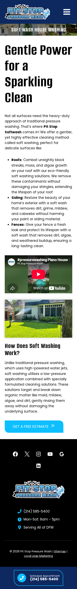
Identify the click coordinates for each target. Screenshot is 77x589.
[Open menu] (66, 12)
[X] (27, 454)
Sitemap (60, 551)
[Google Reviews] (62, 454)
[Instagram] (39, 454)
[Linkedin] (39, 466)
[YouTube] (50, 454)
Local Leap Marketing (38, 556)
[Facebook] (15, 454)
